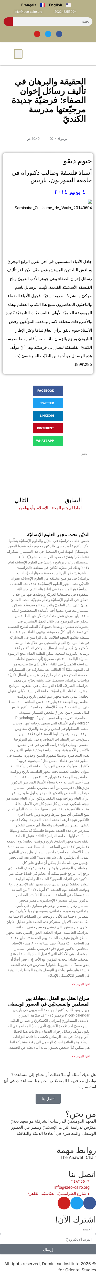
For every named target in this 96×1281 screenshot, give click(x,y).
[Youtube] (37, 34)
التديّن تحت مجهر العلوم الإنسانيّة (58, 534)
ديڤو (84, 453)
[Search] (8, 21)
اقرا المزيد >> (81, 984)
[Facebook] (59, 34)
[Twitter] (48, 34)
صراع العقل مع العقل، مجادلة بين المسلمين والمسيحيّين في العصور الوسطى (49, 1001)
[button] (18, 54)
